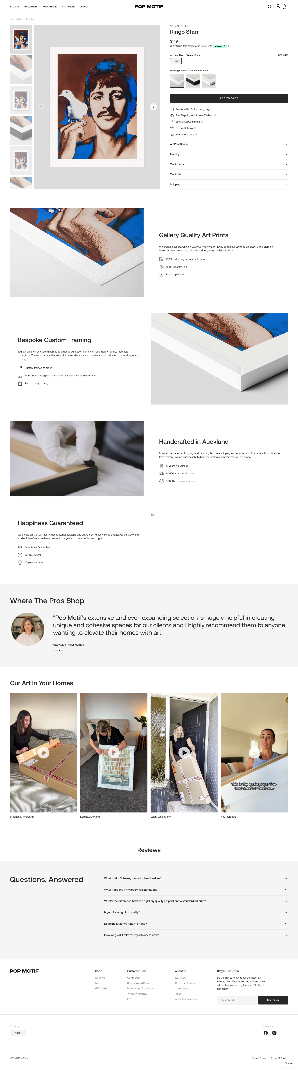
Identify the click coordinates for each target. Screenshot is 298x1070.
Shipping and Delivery (140, 983)
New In (99, 983)
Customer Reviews (185, 983)
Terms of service (279, 1058)
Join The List (273, 1000)
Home (12, 19)
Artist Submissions (186, 998)
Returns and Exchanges (141, 988)
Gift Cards (101, 988)
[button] (269, 6)
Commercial (182, 988)
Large (177, 62)
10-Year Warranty (137, 993)
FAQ (129, 998)
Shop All (100, 977)
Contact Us (133, 977)
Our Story (180, 977)
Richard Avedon (180, 26)
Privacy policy (259, 1058)
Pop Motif (23, 1058)
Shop (20, 19)
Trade (178, 993)
